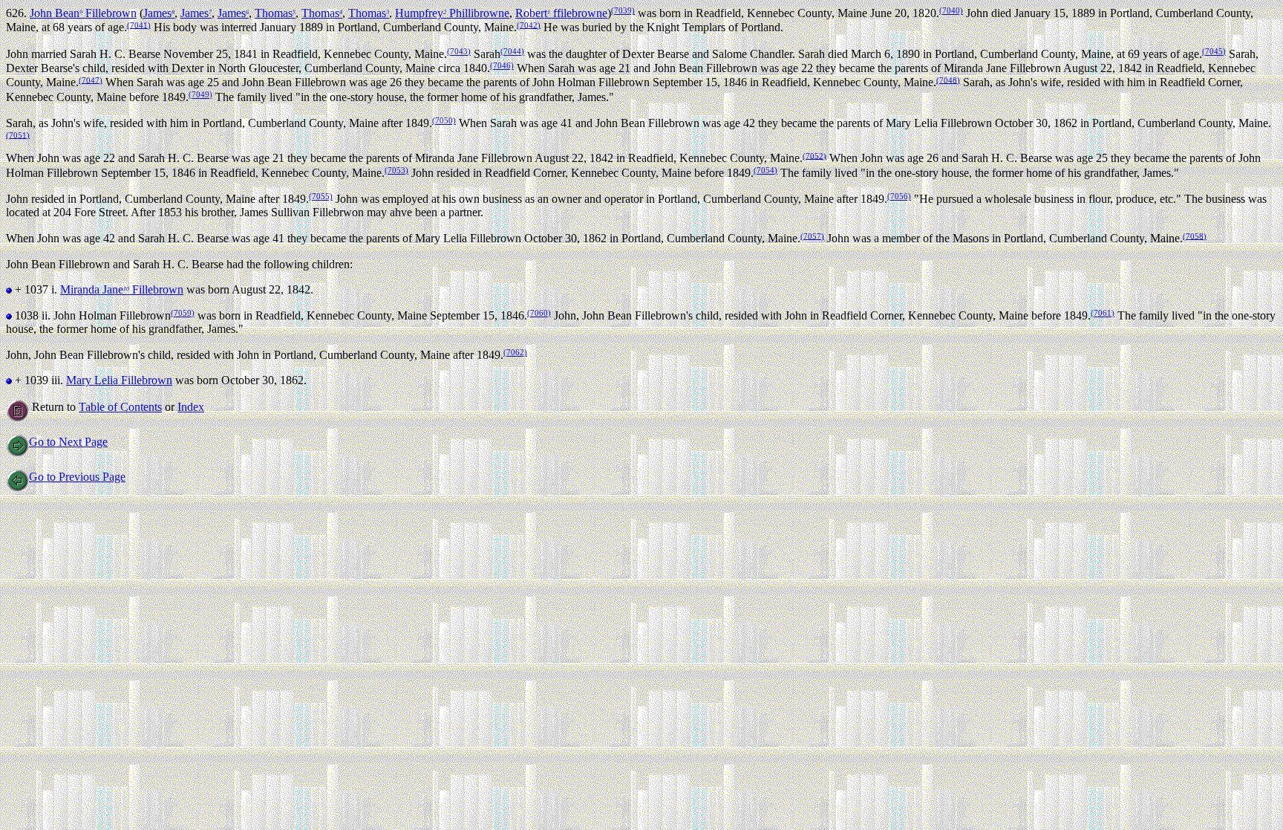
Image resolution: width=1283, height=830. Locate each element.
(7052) (814, 155)
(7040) (951, 10)
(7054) (765, 170)
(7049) (200, 94)
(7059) (183, 312)
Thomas (275, 13)
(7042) (529, 24)
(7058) (1195, 235)
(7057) (812, 235)
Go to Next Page (68, 441)
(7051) (18, 134)
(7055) (321, 196)
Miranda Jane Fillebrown (121, 289)
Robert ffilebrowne (561, 13)
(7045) (1214, 51)
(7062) (515, 352)
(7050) (444, 120)
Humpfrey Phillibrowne (452, 13)
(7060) (539, 312)
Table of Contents (120, 407)
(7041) (139, 24)
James (158, 13)
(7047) (90, 79)
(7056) (899, 196)
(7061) (1102, 312)
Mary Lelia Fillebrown (119, 380)
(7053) (396, 170)
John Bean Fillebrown (83, 13)
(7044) (512, 51)
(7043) (459, 51)
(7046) (502, 65)
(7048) (948, 79)
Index (190, 407)
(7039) (623, 10)
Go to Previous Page (77, 476)
